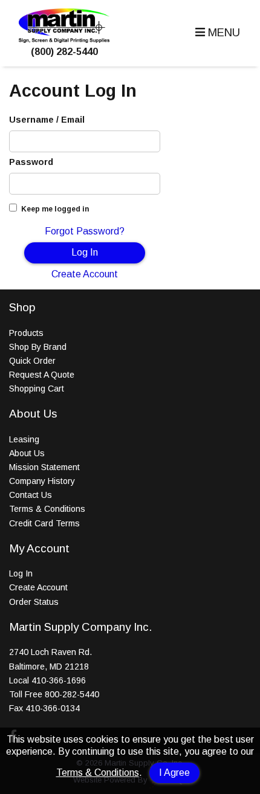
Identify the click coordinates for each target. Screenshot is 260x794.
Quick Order (32, 361)
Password (31, 162)
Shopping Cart (36, 388)
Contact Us (30, 495)
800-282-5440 (72, 694)
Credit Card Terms (44, 523)
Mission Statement (44, 467)
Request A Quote (41, 374)
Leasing (24, 439)
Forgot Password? (85, 231)
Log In (84, 252)
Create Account (84, 274)
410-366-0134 (52, 708)
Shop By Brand (38, 347)
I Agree (174, 772)
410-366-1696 (58, 680)
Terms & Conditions (97, 772)
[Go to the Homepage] (64, 39)
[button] (216, 33)
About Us (27, 453)
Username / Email (47, 119)
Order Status (34, 602)
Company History (42, 481)
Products (26, 333)
